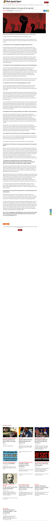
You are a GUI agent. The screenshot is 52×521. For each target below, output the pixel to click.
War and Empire (41, 4)
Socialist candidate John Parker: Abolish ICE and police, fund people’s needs (25, 441)
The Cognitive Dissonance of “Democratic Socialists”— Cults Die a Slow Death (10, 511)
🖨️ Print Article (20, 10)
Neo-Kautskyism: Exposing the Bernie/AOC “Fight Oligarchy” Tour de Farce (41, 441)
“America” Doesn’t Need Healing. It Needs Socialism (41, 464)
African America (10, 4)
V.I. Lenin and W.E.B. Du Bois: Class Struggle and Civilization (10, 487)
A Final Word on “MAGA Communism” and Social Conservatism (24, 465)
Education (13, 4)
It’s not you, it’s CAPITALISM (8, 463)
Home (4, 4)
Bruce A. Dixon (5, 10)
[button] (20, 23)
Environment (17, 4)
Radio (34, 4)
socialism (6, 223)
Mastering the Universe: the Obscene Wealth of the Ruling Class (9, 441)
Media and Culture (25, 4)
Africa (6, 4)
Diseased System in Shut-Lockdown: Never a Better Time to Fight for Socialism (26, 487)
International (20, 4)
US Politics (37, 4)
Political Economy (30, 4)
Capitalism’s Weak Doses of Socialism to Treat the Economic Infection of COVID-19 (41, 487)
